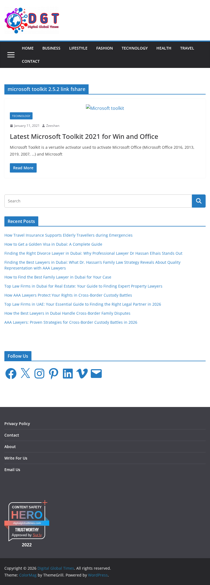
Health (163, 48)
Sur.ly (37, 535)
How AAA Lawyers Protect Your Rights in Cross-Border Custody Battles (68, 295)
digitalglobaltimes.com (27, 522)
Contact (31, 61)
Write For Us (15, 458)
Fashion (104, 48)
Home (28, 48)
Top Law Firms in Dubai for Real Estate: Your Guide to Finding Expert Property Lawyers (83, 286)
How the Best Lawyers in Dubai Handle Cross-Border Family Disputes (67, 313)
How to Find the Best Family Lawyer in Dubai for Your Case (57, 277)
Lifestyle (78, 48)
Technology (135, 48)
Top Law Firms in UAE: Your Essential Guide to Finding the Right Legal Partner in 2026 (82, 304)
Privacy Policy (17, 423)
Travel (187, 48)
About (10, 446)
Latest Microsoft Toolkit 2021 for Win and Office (84, 136)
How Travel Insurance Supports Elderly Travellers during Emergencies (68, 235)
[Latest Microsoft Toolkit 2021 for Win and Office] (105, 108)
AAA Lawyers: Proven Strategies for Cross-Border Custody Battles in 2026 (70, 322)
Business (51, 48)
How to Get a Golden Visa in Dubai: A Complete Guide (53, 244)
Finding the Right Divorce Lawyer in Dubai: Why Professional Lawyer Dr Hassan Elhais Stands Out (93, 253)
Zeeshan (52, 125)
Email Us (12, 469)
